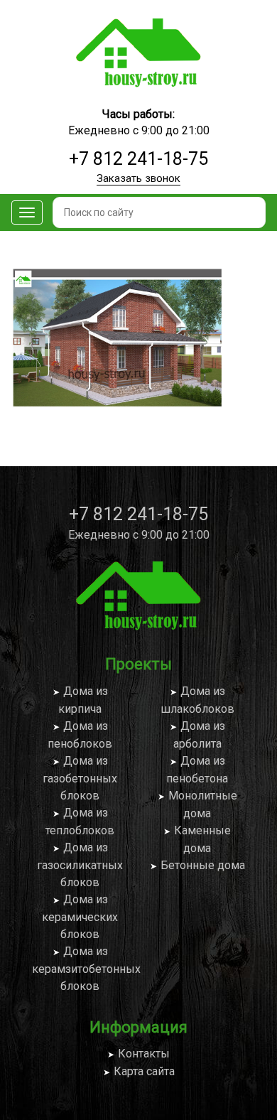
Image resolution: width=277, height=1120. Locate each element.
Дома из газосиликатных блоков (80, 865)
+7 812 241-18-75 (138, 159)
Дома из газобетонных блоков (80, 778)
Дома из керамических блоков (80, 917)
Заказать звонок (138, 178)
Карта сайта (144, 1071)
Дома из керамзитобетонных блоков (86, 968)
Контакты (144, 1053)
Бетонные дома (203, 865)
